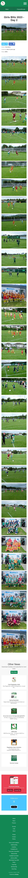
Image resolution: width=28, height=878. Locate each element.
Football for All (14, 849)
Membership (14, 866)
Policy (14, 862)
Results (14, 826)
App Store (10, 790)
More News (14, 672)
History (14, 839)
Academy (14, 847)
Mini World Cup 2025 (14, 860)
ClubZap (16, 874)
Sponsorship (14, 853)
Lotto (14, 828)
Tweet (3, 44)
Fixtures (14, 823)
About (14, 831)
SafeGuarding (14, 844)
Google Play (18, 790)
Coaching (14, 864)
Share (10, 44)
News (7, 9)
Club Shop (14, 869)
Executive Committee (14, 851)
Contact (14, 836)
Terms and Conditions (14, 842)
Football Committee (14, 855)
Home (14, 818)
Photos (14, 834)
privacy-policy (14, 858)
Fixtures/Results (21, 9)
